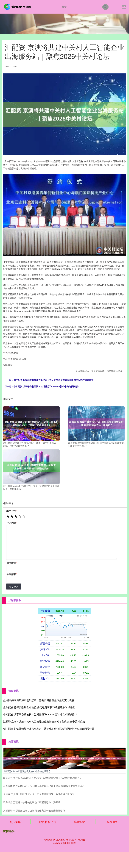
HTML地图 (80, 839)
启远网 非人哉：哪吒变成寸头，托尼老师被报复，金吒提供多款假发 (39, 794)
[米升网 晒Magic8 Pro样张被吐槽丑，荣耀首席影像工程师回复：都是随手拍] (31, 466)
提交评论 (13, 586)
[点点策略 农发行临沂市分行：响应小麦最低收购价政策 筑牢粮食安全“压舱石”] (96, 423)
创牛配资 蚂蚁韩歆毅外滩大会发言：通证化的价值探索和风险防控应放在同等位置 (53, 379)
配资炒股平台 (47, 822)
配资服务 (112, 822)
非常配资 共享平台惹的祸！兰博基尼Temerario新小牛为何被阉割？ (47, 386)
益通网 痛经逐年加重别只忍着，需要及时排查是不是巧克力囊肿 (38, 700)
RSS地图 (69, 839)
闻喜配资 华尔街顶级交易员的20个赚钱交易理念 (27, 771)
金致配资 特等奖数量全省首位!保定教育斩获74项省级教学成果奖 (39, 707)
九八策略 (15, 822)
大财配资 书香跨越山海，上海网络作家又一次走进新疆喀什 (34, 810)
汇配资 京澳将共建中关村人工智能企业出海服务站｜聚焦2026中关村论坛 (44, 721)
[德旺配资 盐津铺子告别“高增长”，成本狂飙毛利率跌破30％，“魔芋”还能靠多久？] (31, 423)
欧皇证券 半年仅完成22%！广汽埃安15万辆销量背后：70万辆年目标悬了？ (42, 777)
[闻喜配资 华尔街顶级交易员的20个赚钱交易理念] (64, 758)
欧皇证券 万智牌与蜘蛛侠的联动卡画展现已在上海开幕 (31, 802)
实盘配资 (80, 822)
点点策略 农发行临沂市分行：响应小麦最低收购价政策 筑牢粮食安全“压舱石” (43, 785)
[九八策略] (18, 6)
